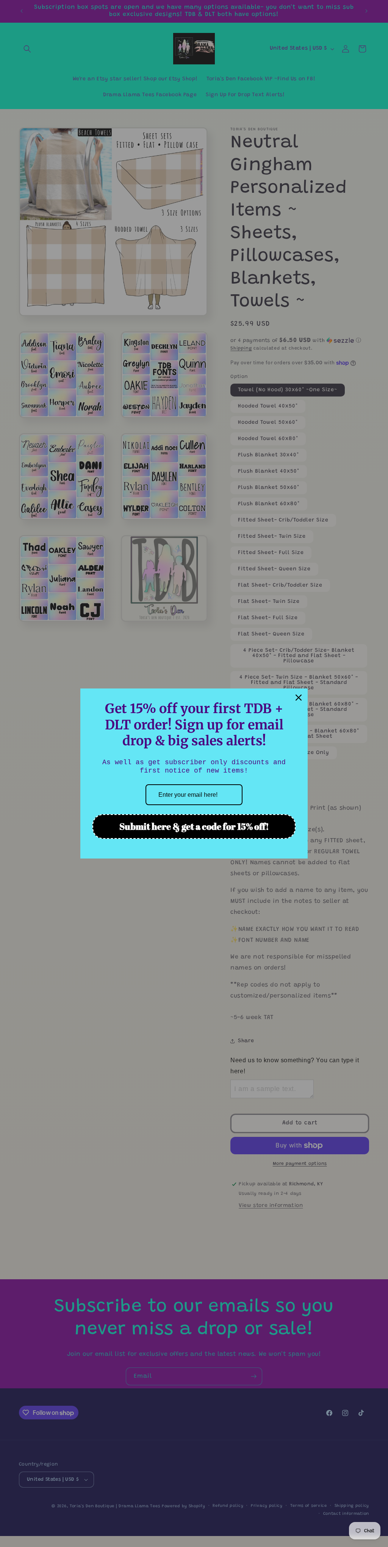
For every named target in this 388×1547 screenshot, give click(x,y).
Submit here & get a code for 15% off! (194, 826)
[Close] (298, 697)
